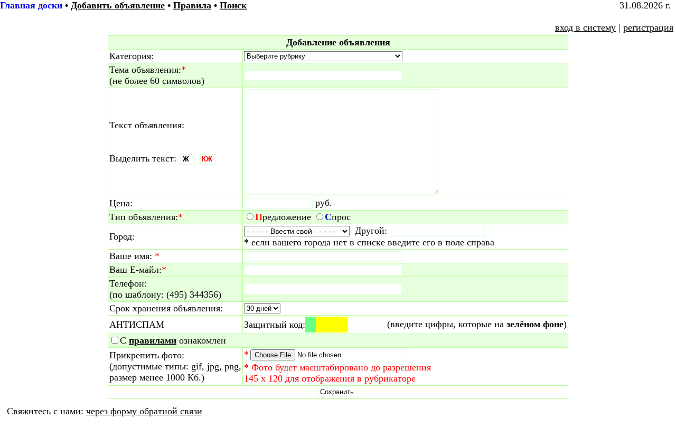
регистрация (648, 27)
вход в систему (585, 27)
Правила (192, 5)
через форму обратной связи (144, 411)
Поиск (233, 5)
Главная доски (31, 5)
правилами (152, 340)
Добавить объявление (118, 5)
